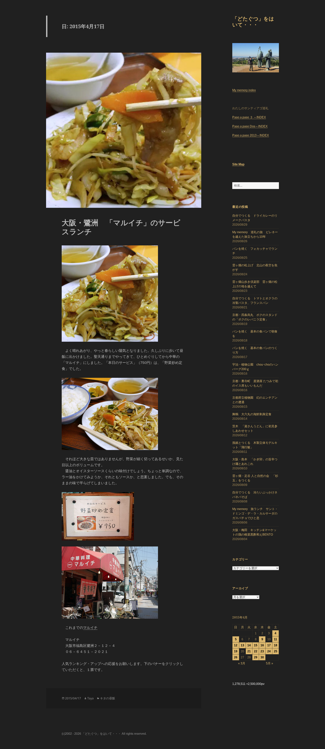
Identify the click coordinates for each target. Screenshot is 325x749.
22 (255, 651)
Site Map (238, 164)
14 (249, 645)
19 (235, 651)
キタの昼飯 (107, 698)
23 (262, 651)
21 (249, 651)
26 (235, 657)
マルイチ (90, 628)
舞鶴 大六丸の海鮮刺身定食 (251, 414)
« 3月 (241, 663)
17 (269, 645)
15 (255, 645)
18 (275, 645)
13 (242, 645)
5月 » (269, 663)
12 (235, 645)
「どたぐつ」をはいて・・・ (253, 21)
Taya (90, 698)
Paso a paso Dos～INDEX (250, 126)
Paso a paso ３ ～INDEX (249, 117)
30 (262, 657)
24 (269, 651)
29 (255, 657)
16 (262, 645)
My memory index (244, 90)
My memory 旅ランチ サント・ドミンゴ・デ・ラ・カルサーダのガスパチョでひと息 (255, 513)
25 (275, 651)
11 (275, 639)
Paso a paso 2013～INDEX (250, 135)
